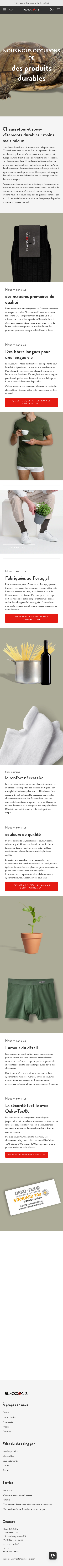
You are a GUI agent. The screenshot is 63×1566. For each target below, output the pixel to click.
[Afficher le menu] (4, 9)
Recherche (8, 1490)
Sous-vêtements (10, 1461)
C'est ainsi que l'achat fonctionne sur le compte (24, 1509)
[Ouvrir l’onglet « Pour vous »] (53, 1556)
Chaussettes (8, 1456)
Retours (6, 1499)
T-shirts (6, 1465)
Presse (6, 1426)
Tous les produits (10, 1451)
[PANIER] (58, 9)
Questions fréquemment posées (17, 1495)
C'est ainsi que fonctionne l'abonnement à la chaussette (27, 1504)
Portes (6, 1470)
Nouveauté (8, 1422)
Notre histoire (9, 1417)
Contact (6, 1412)
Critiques (7, 1431)
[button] (11, 9)
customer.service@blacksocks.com (19, 1558)
